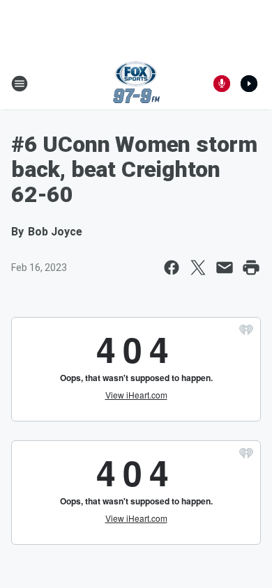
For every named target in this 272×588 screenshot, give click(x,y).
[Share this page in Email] (224, 267)
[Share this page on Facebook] (171, 267)
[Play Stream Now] (249, 83)
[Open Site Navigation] (19, 83)
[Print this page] (251, 267)
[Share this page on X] (198, 267)
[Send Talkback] (221, 83)
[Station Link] (136, 83)
